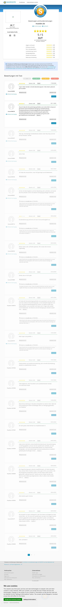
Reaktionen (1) (23, 196)
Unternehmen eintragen (37, 574)
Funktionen (22, 2)
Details (39, 83)
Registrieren (6, 576)
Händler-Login (35, 572)
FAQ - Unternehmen (36, 577)
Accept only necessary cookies (13, 599)
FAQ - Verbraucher (8, 579)
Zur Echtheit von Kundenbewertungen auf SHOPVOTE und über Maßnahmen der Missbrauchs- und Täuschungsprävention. (31, 67)
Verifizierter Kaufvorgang (12, 94)
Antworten (54, 96)
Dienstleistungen (37, 26)
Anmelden (6, 574)
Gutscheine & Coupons (9, 572)
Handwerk (45, 26)
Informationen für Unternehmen (39, 576)
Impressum (6, 602)
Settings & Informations (30, 599)
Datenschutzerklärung (14, 602)
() (53, 92)
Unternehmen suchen (32, 2)
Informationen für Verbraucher (10, 577)
